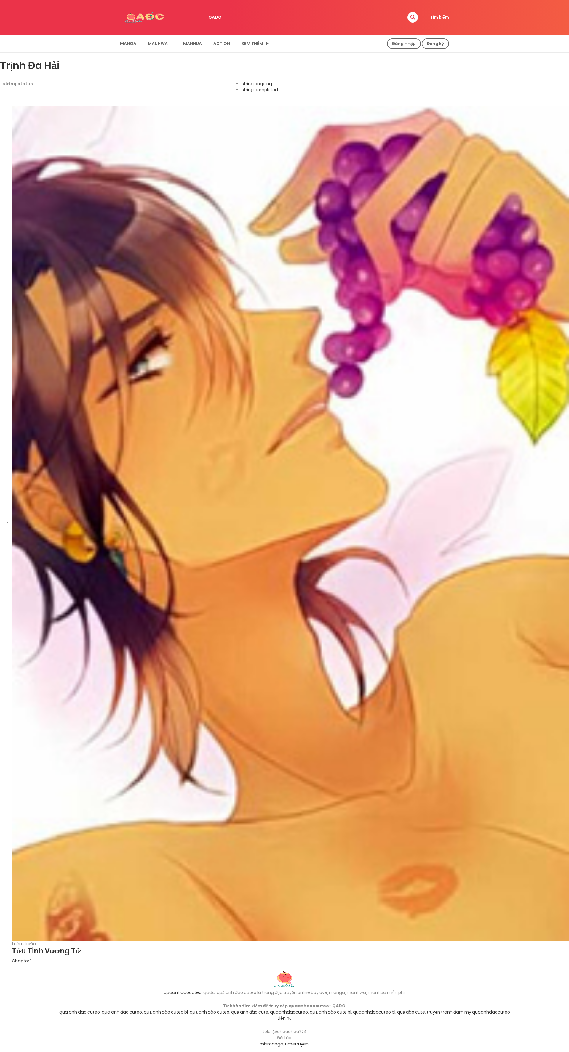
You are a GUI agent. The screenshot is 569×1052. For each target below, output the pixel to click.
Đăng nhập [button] (404, 43)
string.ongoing (257, 84)
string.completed (260, 90)
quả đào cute (411, 1012)
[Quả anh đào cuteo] (284, 979)
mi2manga (271, 1044)
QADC (214, 17)
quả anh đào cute (249, 1012)
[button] (412, 17)
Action (221, 43)
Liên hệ (285, 1018)
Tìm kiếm (439, 17)
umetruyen (297, 1044)
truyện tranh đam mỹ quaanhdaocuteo (468, 1012)
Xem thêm (252, 43)
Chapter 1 (21, 961)
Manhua (192, 43)
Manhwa (158, 43)
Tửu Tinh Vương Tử (46, 951)
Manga (128, 43)
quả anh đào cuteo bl (166, 1012)
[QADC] (145, 17)
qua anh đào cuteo (122, 1012)
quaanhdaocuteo (183, 992)
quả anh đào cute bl (330, 1012)
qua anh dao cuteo (79, 1012)
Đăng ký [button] (435, 43)
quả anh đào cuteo (209, 1012)
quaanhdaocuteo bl (374, 1012)
